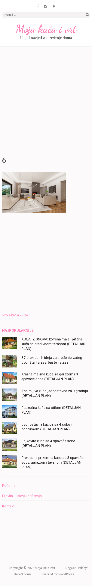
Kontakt (8, 506)
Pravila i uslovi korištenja (22, 496)
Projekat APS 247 (16, 315)
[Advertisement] (46, 100)
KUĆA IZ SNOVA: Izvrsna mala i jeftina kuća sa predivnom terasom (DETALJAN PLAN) (53, 344)
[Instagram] (45, 6)
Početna (8, 485)
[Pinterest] (54, 6)
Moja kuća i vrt (46, 29)
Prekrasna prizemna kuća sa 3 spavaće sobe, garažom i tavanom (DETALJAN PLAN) (52, 462)
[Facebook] (38, 6)
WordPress (66, 574)
